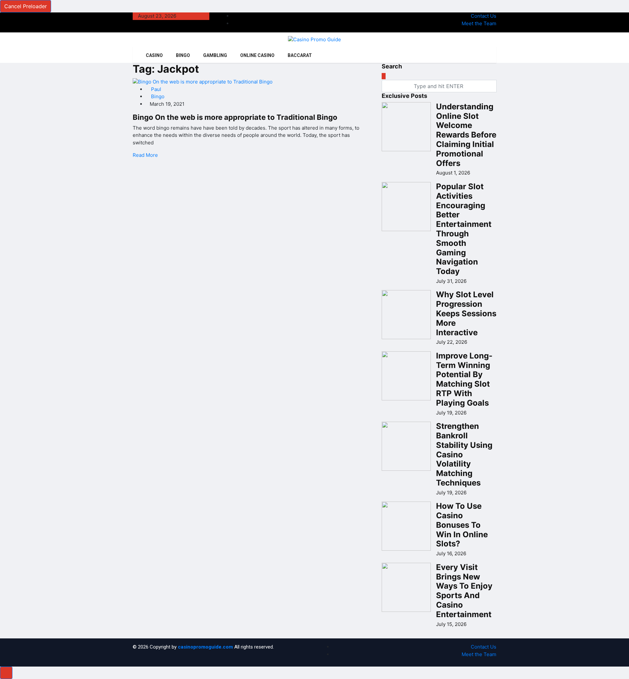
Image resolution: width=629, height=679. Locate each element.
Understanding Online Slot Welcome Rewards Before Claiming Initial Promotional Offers (466, 135)
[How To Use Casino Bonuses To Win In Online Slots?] (406, 526)
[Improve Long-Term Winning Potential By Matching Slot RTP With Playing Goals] (406, 375)
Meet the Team (479, 23)
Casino (154, 55)
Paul (155, 89)
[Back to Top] (6, 673)
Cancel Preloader (25, 6)
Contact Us (483, 16)
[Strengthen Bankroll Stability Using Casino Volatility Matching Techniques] (406, 446)
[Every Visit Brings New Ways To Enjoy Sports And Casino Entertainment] (406, 587)
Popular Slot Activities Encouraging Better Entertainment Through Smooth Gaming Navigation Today (463, 229)
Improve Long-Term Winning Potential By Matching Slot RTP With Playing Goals (464, 379)
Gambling (215, 55)
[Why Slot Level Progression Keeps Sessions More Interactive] (406, 314)
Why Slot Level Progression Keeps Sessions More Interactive (466, 313)
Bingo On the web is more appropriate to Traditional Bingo (235, 117)
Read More (145, 155)
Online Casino (257, 55)
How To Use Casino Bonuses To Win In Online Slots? (462, 524)
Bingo (183, 55)
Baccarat (300, 55)
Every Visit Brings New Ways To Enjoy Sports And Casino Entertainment (464, 590)
